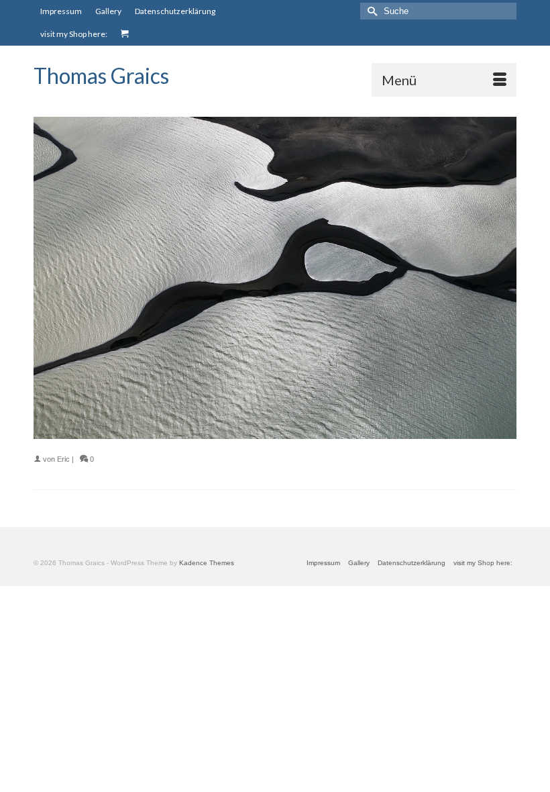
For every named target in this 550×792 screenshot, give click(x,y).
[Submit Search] (370, 11)
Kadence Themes (206, 562)
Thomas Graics (101, 75)
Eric (63, 459)
